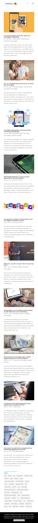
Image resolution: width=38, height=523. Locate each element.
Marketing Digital (18, 87)
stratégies (7, 503)
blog (11, 478)
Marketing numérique (10, 489)
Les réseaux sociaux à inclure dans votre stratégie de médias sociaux (18, 220)
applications (20, 475)
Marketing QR (25, 39)
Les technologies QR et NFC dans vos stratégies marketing (17, 36)
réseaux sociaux (18, 501)
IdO (26, 484)
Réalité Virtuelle (16, 135)
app (14, 475)
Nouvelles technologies (10, 41)
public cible (7, 498)
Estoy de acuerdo (19, 520)
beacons (7, 478)
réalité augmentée (25, 498)
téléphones (28, 503)
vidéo (6, 506)
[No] (36, 518)
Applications (16, 39)
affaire (9, 475)
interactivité (7, 487)
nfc (21, 492)
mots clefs (7, 492)
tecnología (21, 503)
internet (14, 487)
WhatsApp (15, 506)
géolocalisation (19, 484)
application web (28, 475)
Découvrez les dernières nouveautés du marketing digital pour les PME (18, 449)
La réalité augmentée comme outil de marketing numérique (17, 131)
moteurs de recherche (22, 489)
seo (24, 501)
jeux (19, 487)
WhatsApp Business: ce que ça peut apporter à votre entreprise (17, 177)
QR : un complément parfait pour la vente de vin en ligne (18, 84)
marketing (24, 487)
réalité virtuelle (8, 501)
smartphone (30, 501)
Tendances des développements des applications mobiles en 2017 (17, 404)
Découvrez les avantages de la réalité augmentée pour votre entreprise (17, 357)
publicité (14, 498)
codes (21, 478)
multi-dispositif (15, 492)
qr (18, 498)
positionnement (25, 495)
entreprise (11, 484)
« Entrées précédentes (10, 471)
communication (19, 481)
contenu (27, 481)
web (10, 506)
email (6, 484)
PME (19, 495)
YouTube (22, 506)
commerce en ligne (9, 481)
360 (5, 475)
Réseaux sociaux (17, 180)
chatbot (16, 478)
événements (29, 506)
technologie (14, 503)
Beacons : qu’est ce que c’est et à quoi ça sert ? (19, 264)
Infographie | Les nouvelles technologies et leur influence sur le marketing (18, 311)
